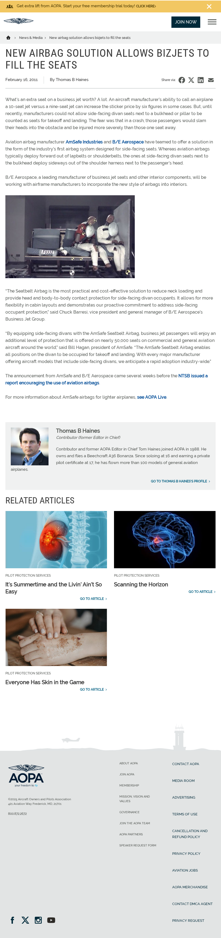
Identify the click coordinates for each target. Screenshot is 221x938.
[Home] (11, 37)
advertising (183, 797)
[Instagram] (40, 921)
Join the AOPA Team (134, 823)
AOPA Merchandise (190, 887)
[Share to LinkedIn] (200, 80)
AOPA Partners (131, 834)
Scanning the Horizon (141, 584)
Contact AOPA (185, 764)
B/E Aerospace (128, 141)
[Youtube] (51, 921)
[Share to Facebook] (181, 80)
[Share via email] (211, 80)
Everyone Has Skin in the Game (44, 682)
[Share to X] (191, 80)
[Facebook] (14, 921)
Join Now (186, 22)
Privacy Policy (186, 854)
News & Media (31, 38)
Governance (129, 812)
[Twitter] (27, 921)
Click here (145, 6)
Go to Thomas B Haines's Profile (179, 481)
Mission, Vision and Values (134, 799)
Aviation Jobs (185, 870)
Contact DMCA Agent (192, 904)
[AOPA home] (19, 22)
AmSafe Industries (84, 141)
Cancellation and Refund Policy (190, 834)
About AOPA (128, 763)
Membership (129, 785)
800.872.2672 (17, 814)
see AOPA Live (151, 397)
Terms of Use (185, 814)
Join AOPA (126, 774)
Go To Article (92, 599)
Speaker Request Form (137, 845)
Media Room (183, 781)
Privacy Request (188, 921)
